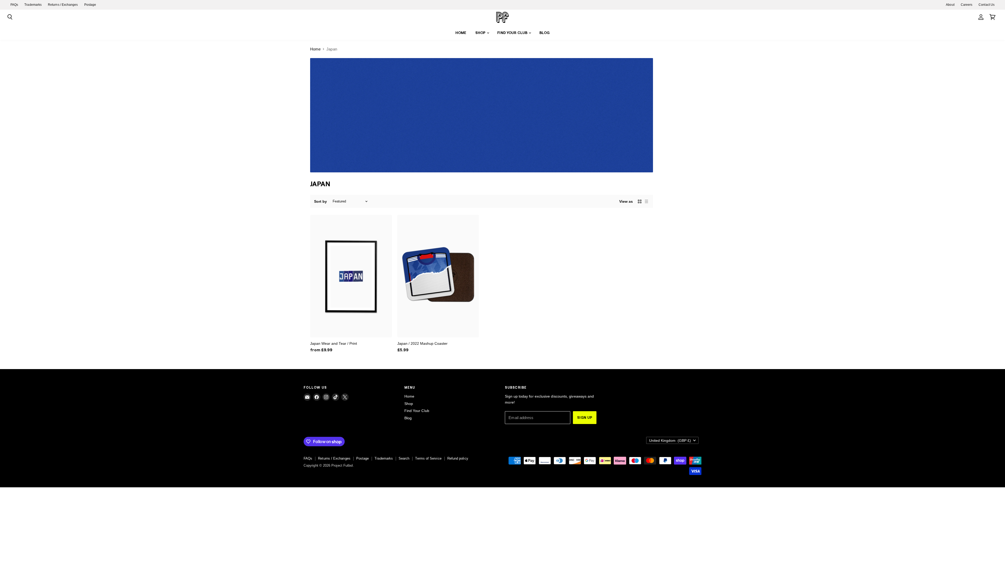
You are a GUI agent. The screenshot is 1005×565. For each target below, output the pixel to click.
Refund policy (457, 458)
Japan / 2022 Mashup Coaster (422, 344)
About (950, 5)
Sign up (584, 417)
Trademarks (33, 5)
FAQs (14, 5)
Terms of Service (428, 458)
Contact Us (987, 5)
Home (460, 32)
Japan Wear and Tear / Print (333, 344)
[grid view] (639, 201)
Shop (481, 32)
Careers (967, 5)
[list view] (646, 201)
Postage (90, 5)
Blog (544, 32)
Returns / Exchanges (63, 5)
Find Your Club (512, 32)
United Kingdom (670, 440)
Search (404, 458)
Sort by (320, 201)
